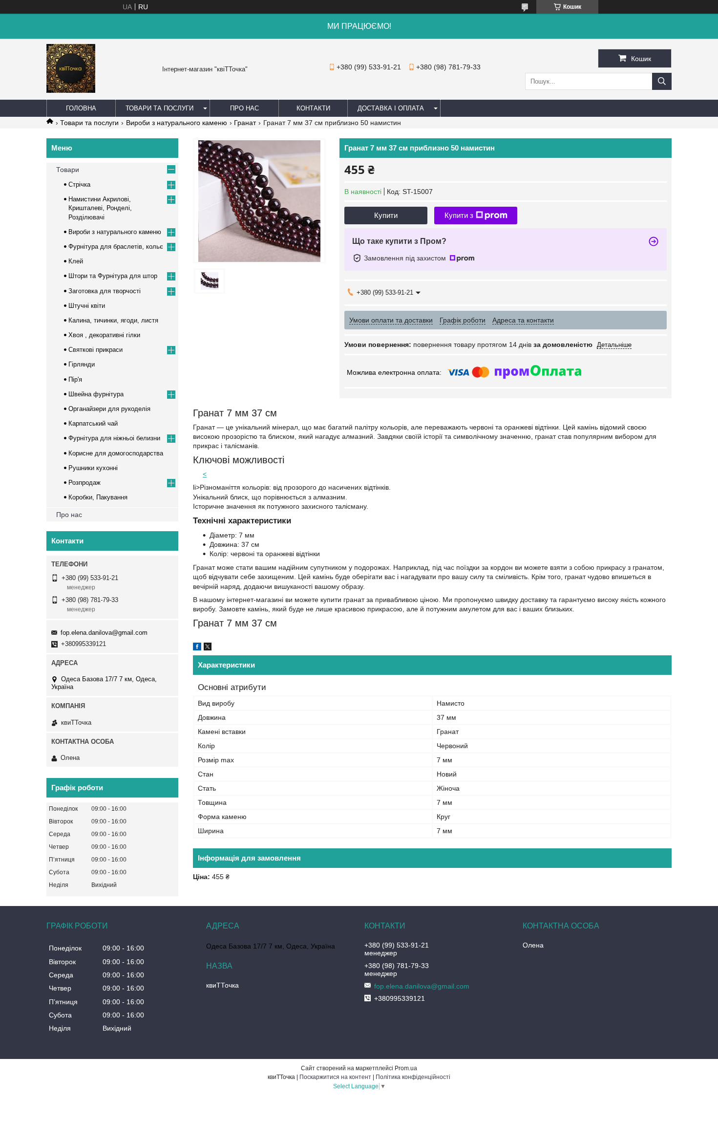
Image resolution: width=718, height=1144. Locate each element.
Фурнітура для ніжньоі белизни (114, 438)
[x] (207, 648)
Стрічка (79, 184)
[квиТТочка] (70, 90)
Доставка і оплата (391, 108)
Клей (75, 261)
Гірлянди (81, 364)
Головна (81, 108)
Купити (386, 215)
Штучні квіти (86, 305)
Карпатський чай (93, 423)
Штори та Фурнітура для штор (112, 276)
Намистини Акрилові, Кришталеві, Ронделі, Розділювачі (100, 207)
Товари (67, 169)
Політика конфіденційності (413, 1077)
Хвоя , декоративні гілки (104, 335)
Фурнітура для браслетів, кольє (115, 246)
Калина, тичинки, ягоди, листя (113, 320)
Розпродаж (84, 482)
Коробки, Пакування (97, 497)
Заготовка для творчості (104, 291)
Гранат (245, 123)
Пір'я (75, 379)
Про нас (244, 108)
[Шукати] (662, 81)
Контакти (313, 108)
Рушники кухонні (93, 468)
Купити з (458, 215)
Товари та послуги (159, 108)
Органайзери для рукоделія (109, 408)
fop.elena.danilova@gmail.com (104, 632)
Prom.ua (406, 1068)
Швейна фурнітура (96, 394)
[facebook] (197, 648)
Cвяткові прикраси (95, 349)
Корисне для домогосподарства (115, 453)
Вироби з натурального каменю (176, 123)
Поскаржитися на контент (335, 1077)
